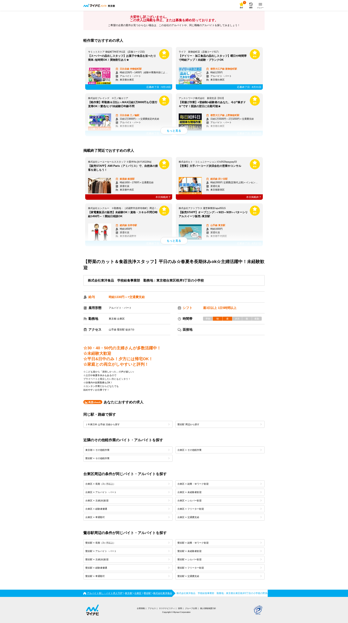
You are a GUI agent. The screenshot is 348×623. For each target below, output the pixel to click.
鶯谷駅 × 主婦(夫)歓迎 (97, 559)
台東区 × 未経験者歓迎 (189, 492)
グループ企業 (191, 608)
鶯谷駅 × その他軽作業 (97, 458)
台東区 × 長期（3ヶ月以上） (100, 484)
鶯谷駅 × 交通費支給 (188, 576)
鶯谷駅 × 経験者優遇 (96, 567)
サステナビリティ (167, 608)
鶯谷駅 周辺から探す (188, 424)
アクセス (152, 608)
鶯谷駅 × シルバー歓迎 (189, 559)
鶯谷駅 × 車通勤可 (95, 576)
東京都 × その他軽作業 (97, 450)
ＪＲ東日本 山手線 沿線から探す (102, 424)
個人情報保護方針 (208, 608)
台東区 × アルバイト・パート (101, 492)
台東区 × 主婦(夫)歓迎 (97, 500)
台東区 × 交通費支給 (188, 517)
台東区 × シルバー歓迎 (189, 500)
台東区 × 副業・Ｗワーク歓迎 (193, 484)
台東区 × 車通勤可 (95, 517)
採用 (180, 608)
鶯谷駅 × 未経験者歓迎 (189, 551)
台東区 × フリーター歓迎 (190, 509)
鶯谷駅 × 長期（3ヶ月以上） (100, 542)
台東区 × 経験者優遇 (96, 509)
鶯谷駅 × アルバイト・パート (101, 551)
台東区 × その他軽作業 (189, 450)
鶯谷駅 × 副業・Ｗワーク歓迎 (193, 542)
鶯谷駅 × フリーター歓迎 (190, 567)
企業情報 (141, 608)
